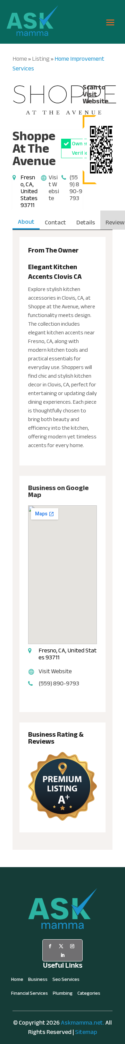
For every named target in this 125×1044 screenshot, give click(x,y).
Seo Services (66, 980)
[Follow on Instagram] (72, 946)
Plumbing (63, 994)
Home (19, 59)
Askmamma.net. (82, 1022)
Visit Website (54, 188)
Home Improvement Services (58, 63)
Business (38, 980)
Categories (88, 994)
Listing (41, 59)
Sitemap (86, 1032)
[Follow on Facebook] (50, 946)
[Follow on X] (61, 946)
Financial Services (29, 994)
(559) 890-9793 (75, 188)
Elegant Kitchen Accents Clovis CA (55, 271)
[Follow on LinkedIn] (62, 955)
